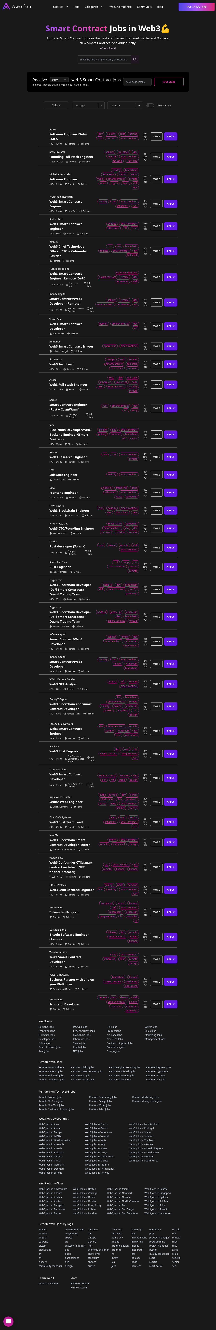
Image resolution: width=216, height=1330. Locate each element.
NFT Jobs (78, 1051)
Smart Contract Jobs (50, 1047)
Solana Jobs (79, 1043)
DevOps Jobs (80, 1026)
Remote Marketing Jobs (145, 1097)
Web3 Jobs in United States (144, 1152)
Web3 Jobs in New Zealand (144, 1124)
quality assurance (159, 1253)
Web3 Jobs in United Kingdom (146, 1148)
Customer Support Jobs (120, 1043)
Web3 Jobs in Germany (51, 1164)
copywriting (71, 1233)
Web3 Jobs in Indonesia (98, 1132)
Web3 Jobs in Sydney (156, 1197)
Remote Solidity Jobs (82, 1067)
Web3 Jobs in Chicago (85, 1193)
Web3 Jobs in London (85, 1213)
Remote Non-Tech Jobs (51, 1105)
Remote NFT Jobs (155, 1075)
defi (67, 1261)
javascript (136, 1229)
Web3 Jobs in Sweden (141, 1136)
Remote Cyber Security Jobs (124, 1067)
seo (174, 1266)
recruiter (177, 1229)
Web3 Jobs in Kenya (96, 1152)
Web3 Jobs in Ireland (97, 1136)
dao (67, 1249)
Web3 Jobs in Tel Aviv (156, 1201)
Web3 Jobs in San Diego (120, 1209)
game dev (117, 1237)
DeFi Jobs (112, 1026)
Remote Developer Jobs (52, 1079)
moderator (137, 1249)
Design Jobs (113, 1051)
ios (113, 1261)
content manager (75, 1229)
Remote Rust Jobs (81, 1075)
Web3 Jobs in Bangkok (51, 1205)
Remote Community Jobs (103, 1097)
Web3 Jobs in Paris (117, 1205)
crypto (68, 1237)
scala (175, 1253)
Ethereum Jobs (81, 1039)
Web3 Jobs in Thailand (141, 1140)
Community (144, 7)
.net (90, 1245)
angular (43, 1237)
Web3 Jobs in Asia (49, 1124)
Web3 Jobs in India (95, 1140)
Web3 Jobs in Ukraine (141, 1144)
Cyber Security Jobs (84, 1030)
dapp (68, 1253)
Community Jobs (116, 1047)
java (114, 1266)
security (176, 1257)
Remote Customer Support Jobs (56, 1109)
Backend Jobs (46, 1026)
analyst (43, 1229)
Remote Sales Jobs (99, 1109)
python (153, 1249)
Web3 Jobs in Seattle (156, 1189)
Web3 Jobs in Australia (51, 1144)
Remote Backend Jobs (51, 1071)
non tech (136, 1266)
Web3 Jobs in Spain (140, 1132)
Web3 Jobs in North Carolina (123, 1201)
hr (113, 1253)
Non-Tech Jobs (115, 1039)
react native (156, 1266)
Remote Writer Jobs (100, 1105)
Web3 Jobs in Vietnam (141, 1156)
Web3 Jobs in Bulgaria (51, 1152)
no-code (136, 1257)
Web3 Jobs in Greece (96, 1128)
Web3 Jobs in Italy (95, 1144)
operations (155, 1229)
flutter (91, 1266)
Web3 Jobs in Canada (51, 1156)
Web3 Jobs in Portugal (141, 1128)
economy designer (98, 1249)
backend (43, 1241)
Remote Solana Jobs (120, 1079)
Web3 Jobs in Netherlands (100, 1168)
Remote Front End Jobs (51, 1067)
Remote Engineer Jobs (158, 1067)
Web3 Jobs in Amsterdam (53, 1189)
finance (92, 1261)
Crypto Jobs (79, 1047)
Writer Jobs (151, 1026)
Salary (56, 105)
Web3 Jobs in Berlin (50, 1213)
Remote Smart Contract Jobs (87, 1071)
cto (66, 1241)
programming (157, 1241)
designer (93, 1229)
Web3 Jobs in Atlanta (50, 1193)
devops (92, 1237)
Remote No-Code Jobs (51, 1101)
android (43, 1233)
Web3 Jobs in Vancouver (158, 1213)
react (152, 1257)
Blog (160, 7)
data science (72, 1257)
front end (117, 1229)
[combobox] (89, 105)
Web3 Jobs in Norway (97, 1172)
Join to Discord (79, 1287)
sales (175, 1249)
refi (174, 1233)
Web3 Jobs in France (96, 1124)
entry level (94, 1253)
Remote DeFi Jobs (156, 1079)
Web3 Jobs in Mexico (96, 1160)
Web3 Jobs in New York (119, 1193)
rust (174, 1245)
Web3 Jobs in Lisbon (84, 1209)
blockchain (45, 1249)
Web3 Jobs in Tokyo (155, 1205)
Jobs (76, 7)
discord (92, 1241)
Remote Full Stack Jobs (51, 1075)
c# (40, 1253)
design (69, 1266)
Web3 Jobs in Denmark (51, 1168)
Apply (170, 136)
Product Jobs (114, 1030)
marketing (137, 1241)
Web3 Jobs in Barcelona (52, 1209)
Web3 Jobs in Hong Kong (87, 1205)
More (156, 136)
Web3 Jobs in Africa (50, 1128)
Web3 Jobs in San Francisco (122, 1213)
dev (90, 1233)
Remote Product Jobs (50, 1097)
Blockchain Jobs (82, 1035)
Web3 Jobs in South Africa (143, 1160)
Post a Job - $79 (196, 6)
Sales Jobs (150, 1030)
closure (43, 1261)
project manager (158, 1245)
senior (175, 1261)
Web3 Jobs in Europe (50, 1132)
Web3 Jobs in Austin (50, 1201)
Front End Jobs (47, 1030)
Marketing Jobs (153, 1035)
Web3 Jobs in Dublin (84, 1201)
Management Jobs (155, 1039)
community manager (50, 1266)
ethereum (93, 1257)
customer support (75, 1245)
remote (176, 1237)
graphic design (120, 1245)
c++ (41, 1257)
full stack (117, 1233)
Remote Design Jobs (100, 1101)
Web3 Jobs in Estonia (50, 1172)
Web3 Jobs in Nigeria (97, 1164)
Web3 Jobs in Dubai (84, 1197)
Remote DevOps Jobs (82, 1079)
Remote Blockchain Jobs (122, 1071)
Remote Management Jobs (147, 1101)
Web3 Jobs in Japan (96, 1148)
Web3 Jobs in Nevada (119, 1197)
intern (115, 1257)
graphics (117, 1249)
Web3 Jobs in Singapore (157, 1193)
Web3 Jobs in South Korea (99, 1156)
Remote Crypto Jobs (157, 1071)
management (139, 1237)
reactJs (153, 1261)
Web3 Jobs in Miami (118, 1189)
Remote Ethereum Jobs (122, 1075)
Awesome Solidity (48, 1283)
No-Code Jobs (114, 1035)
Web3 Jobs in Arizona (51, 1197)
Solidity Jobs (45, 1043)
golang (115, 1241)
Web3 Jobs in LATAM (50, 1136)
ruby (174, 1241)
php (151, 1233)
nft (133, 1253)
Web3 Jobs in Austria (50, 1148)
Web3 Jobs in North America (55, 1140)
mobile (135, 1245)
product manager (159, 1237)
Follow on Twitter (80, 1283)
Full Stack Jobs (47, 1035)
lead (133, 1233)
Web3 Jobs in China (50, 1160)
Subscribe (169, 81)
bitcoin (42, 1245)
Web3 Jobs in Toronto (156, 1209)
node (134, 1261)
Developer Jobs (47, 1039)
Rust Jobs (44, 1051)
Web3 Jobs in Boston (84, 1189)
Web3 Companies (120, 7)
